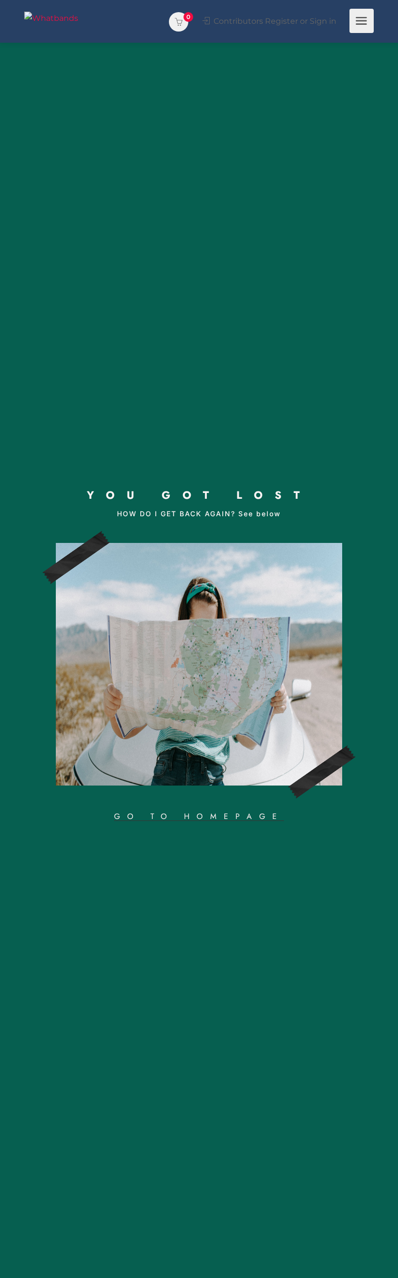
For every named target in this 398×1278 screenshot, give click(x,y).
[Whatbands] (51, 17)
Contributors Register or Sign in (274, 21)
